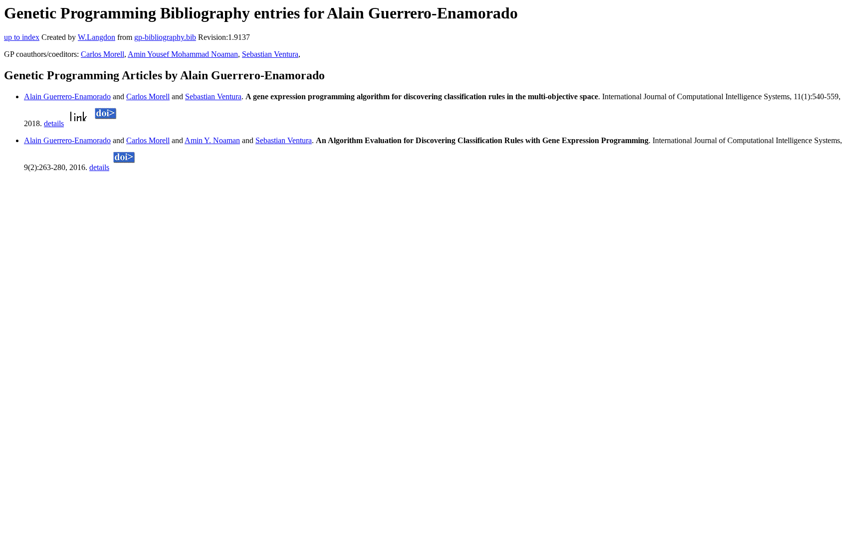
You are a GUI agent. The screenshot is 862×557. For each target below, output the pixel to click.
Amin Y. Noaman (212, 140)
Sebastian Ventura (270, 54)
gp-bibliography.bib (165, 37)
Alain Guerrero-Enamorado (67, 96)
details (54, 123)
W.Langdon (96, 37)
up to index (21, 37)
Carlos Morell (102, 54)
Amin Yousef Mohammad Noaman (183, 54)
